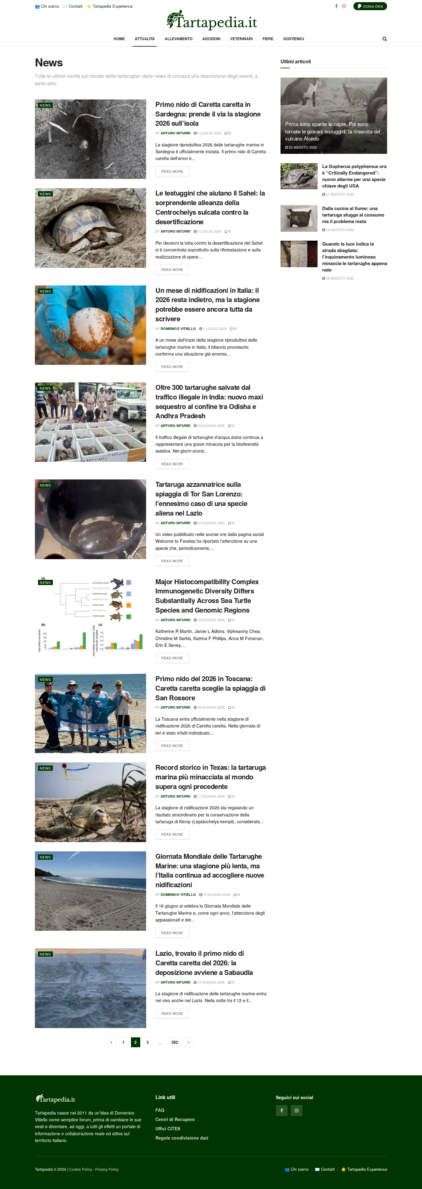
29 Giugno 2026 (210, 425)
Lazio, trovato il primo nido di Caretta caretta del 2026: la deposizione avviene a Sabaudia (204, 962)
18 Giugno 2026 (210, 707)
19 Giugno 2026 (210, 619)
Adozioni (211, 38)
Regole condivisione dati (181, 1138)
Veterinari (241, 38)
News (45, 105)
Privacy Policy (107, 1169)
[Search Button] (384, 38)
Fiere (268, 38)
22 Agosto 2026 (302, 147)
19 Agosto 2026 (339, 229)
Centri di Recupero (175, 1119)
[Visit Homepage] (211, 20)
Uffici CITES (167, 1128)
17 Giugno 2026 (210, 796)
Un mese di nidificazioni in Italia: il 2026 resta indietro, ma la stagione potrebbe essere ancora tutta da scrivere (207, 304)
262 (174, 1042)
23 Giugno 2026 (210, 522)
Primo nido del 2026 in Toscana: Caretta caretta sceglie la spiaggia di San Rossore (210, 687)
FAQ (159, 1110)
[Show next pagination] (188, 1042)
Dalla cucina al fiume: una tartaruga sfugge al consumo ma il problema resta (353, 215)
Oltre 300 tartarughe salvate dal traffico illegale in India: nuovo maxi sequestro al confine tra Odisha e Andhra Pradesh (209, 401)
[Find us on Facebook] (336, 6)
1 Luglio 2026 (214, 328)
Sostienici (293, 38)
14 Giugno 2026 (210, 982)
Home (119, 38)
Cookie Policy (80, 1169)
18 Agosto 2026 (339, 278)
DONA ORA (372, 6)
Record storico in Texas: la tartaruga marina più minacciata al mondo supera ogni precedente (210, 776)
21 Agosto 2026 (339, 194)
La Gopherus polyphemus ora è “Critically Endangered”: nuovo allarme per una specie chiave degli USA (354, 176)
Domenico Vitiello (178, 328)
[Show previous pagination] (111, 1042)
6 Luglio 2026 (208, 132)
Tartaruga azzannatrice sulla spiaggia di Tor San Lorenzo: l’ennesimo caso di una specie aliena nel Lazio (201, 498)
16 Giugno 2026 (216, 894)
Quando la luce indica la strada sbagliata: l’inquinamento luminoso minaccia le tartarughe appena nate (354, 256)
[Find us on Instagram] (344, 6)
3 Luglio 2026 (208, 231)
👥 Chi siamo (47, 6)
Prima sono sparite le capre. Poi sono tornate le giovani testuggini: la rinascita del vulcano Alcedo (332, 131)
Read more (175, 170)
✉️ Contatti (73, 6)
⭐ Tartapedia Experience (110, 6)
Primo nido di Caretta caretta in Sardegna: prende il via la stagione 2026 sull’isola (208, 113)
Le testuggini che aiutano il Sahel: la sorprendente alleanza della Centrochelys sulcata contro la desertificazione (210, 207)
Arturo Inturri (175, 133)
